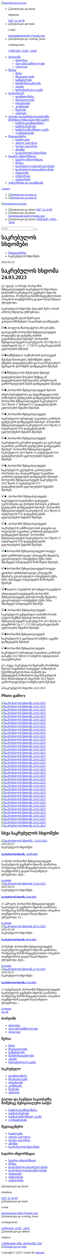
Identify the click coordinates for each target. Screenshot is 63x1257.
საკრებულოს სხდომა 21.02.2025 (18, 982)
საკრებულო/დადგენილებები (34, 169)
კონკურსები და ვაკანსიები (25, 182)
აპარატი (20, 113)
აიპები (19, 86)
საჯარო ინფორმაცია (22, 156)
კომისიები (22, 106)
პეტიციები (22, 172)
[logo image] (13, 203)
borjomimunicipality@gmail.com (26, 35)
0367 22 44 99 (16, 20)
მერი (18, 73)
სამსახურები (23, 79)
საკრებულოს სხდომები (30, 152)
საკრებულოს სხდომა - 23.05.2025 (19, 854)
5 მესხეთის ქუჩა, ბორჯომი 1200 (21, 1243)
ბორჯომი (14, 56)
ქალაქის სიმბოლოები (30, 63)
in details (6, 880)
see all (4, 1011)
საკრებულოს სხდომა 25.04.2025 (18, 897)
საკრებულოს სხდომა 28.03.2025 (18, 939)
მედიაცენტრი (17, 136)
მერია (12, 70)
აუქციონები (22, 179)
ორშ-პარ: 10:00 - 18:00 (22, 50)
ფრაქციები (22, 103)
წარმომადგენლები (28, 83)
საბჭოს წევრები (25, 126)
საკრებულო (16, 93)
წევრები (20, 109)
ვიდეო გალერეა (26, 142)
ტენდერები (22, 176)
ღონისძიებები (24, 133)
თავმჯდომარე (24, 96)
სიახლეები (22, 139)
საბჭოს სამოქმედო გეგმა (32, 129)
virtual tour (21, 66)
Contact (5, 188)
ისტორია (21, 60)
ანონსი (20, 149)
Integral (40, 1252)
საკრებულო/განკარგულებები (34, 166)
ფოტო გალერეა (26, 146)
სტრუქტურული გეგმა (29, 89)
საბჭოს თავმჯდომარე (29, 123)
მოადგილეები (24, 76)
